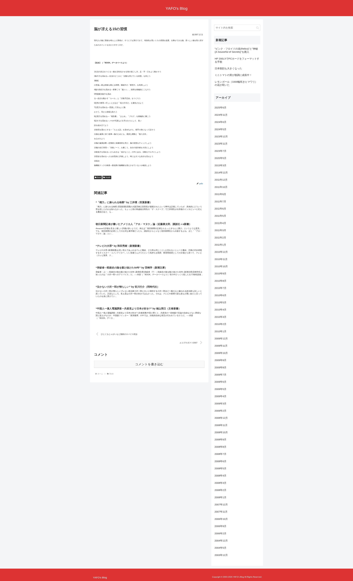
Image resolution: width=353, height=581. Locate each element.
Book (99, 177)
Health (107, 177)
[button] (257, 27)
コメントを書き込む (149, 364)
